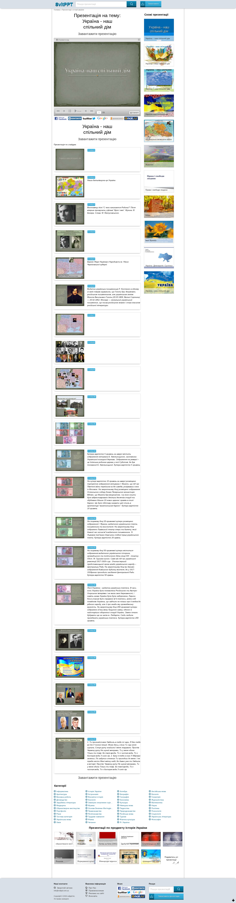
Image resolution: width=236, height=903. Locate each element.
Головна (57, 10)
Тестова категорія (64, 817)
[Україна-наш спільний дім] (159, 105)
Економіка (124, 800)
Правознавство (94, 811)
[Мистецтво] (129, 857)
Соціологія (156, 814)
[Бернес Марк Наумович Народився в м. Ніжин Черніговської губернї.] (70, 268)
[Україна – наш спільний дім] (159, 30)
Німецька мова (126, 805)
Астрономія (93, 794)
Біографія (124, 794)
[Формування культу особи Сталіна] (85, 857)
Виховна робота (63, 797)
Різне (58, 814)
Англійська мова (158, 791)
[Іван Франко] (159, 232)
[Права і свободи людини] (159, 181)
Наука (154, 805)
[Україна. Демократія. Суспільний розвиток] (159, 257)
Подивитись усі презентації (171, 858)
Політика (155, 808)
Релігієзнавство (95, 814)
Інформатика (62, 791)
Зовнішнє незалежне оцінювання (101, 802)
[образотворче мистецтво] (64, 839)
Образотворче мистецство (68, 808)
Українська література (161, 817)
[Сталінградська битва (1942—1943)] (151, 839)
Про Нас (92, 888)
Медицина (61, 805)
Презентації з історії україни (73, 10)
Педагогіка (124, 808)
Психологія (156, 811)
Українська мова (63, 819)
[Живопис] (159, 156)
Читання (92, 822)
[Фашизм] (64, 857)
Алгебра (123, 791)
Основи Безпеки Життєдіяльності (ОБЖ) (101, 808)
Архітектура (61, 794)
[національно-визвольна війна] (159, 131)
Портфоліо (61, 811)
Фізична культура (127, 819)
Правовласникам (96, 890)
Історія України (94, 791)
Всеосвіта (93, 896)
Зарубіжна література (66, 802)
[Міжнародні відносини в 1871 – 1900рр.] (107, 857)
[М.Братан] (85, 839)
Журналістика (157, 800)
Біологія (155, 794)
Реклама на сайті (96, 893)
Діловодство (61, 800)
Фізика (91, 819)
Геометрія (155, 797)
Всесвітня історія (95, 797)
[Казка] (159, 206)
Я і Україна (124, 822)
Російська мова (126, 814)
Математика (156, 802)
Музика (91, 805)
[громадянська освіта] (151, 857)
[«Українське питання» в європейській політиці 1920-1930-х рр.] (172, 839)
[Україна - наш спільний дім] (159, 282)
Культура (124, 802)
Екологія (92, 800)
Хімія (58, 822)
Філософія (156, 819)
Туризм (123, 817)
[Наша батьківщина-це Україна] (70, 186)
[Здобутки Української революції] (129, 839)
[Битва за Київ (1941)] (107, 839)
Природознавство (127, 811)
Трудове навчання (96, 817)
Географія (124, 797)
